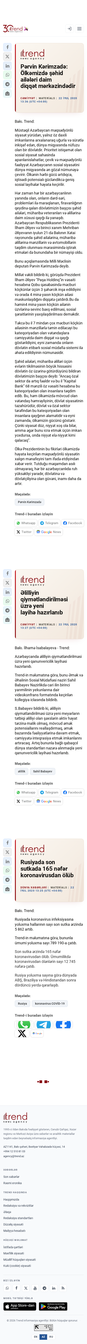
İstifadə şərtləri (13, 1247)
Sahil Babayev (42, 771)
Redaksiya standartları (18, 1218)
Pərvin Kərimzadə (29, 502)
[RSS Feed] (63, 1288)
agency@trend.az (13, 1156)
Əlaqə (7, 1212)
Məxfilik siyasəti (13, 1253)
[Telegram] (44, 1288)
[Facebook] (16, 1288)
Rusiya (22, 1003)
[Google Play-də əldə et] (53, 1306)
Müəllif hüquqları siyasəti (19, 1259)
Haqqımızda (11, 1199)
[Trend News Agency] (15, 1117)
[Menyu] (79, 28)
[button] (7, 47)
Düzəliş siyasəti (13, 1224)
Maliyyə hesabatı (14, 1230)
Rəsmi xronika (12, 1183)
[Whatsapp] (7, 1288)
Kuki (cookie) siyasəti (17, 1265)
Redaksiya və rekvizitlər (18, 1205)
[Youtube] (35, 1288)
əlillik (21, 771)
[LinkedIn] (53, 1288)
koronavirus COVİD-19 (50, 1003)
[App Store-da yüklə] (19, 1306)
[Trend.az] (15, 28)
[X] (26, 1288)
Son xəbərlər (11, 1176)
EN (35, 1336)
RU (51, 1336)
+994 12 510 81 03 (14, 1151)
